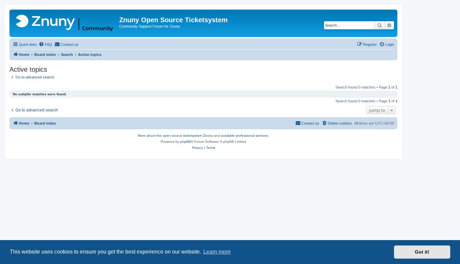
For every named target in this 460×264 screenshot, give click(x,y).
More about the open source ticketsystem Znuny (175, 135)
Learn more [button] (217, 252)
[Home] (65, 23)
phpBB (185, 141)
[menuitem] (45, 44)
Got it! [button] (422, 252)
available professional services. (245, 135)
